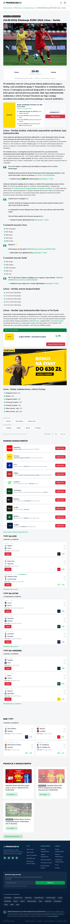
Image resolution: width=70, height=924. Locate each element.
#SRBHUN (59, 278)
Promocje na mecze (46, 863)
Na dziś (8, 421)
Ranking (8, 428)
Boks (17, 904)
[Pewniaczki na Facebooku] (4, 857)
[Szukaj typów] (61, 3)
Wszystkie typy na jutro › (11, 646)
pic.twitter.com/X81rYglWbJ (27, 280)
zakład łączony (34, 321)
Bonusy (28, 428)
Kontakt (57, 868)
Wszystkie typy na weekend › (12, 704)
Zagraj (8, 554)
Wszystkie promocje (12, 836)
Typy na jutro (30, 852)
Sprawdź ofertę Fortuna (55, 344)
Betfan (16, 516)
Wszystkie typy (30, 858)
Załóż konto (60, 448)
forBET (16, 525)
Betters (16, 499)
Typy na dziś (30, 849)
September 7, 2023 (46, 179)
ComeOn (17, 482)
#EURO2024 (31, 249)
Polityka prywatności (30, 921)
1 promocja (22, 574)
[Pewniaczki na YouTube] (8, 857)
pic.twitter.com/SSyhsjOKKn (45, 175)
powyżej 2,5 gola (57, 321)
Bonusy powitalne (46, 860)
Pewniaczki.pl (7, 8)
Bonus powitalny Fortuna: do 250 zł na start (29, 106)
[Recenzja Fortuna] (9, 115)
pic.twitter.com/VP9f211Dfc (45, 249)
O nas (57, 865)
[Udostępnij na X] (56, 434)
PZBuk (16, 473)
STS (15, 465)
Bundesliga (7, 901)
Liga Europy (28, 897)
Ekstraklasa (7, 897)
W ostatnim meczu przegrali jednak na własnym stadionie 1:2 (33, 188)
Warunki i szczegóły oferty (24, 108)
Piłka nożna (18, 8)
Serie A (16, 901)
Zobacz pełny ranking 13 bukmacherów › (15, 532)
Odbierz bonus (55, 116)
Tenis (40, 901)
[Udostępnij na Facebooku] (52, 434)
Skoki (5, 904)
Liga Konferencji (39, 897)
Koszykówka (57, 901)
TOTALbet (17, 490)
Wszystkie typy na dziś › (10, 589)
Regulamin (40, 921)
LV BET (16, 508)
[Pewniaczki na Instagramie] (16, 857)
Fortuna (16, 456)
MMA (11, 904)
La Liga (60, 897)
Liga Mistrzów (18, 897)
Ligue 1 (23, 901)
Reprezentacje (29, 8)
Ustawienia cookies (62, 921)
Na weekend (19, 421)
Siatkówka (48, 901)
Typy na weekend (31, 855)
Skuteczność (32, 421)
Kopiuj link (62, 434)
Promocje (38, 428)
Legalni (18, 428)
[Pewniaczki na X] (12, 857)
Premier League (50, 897)
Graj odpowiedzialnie (52, 916)
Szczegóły (10, 794)
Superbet (17, 447)
